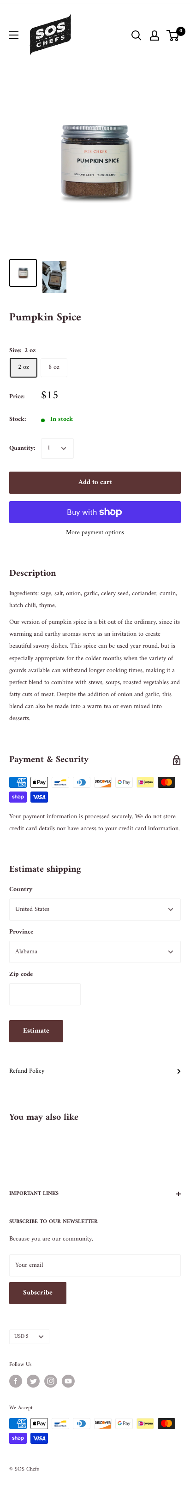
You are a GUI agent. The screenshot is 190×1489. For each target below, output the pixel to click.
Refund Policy (26, 1071)
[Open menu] (13, 35)
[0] (173, 35)
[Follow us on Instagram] (50, 1381)
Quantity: (22, 448)
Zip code (21, 974)
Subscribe (38, 1293)
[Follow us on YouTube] (68, 1381)
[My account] (154, 35)
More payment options (95, 532)
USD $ (21, 1336)
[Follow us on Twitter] (33, 1381)
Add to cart (95, 482)
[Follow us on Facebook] (15, 1381)
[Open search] (136, 35)
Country (20, 889)
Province (21, 932)
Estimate (36, 1031)
